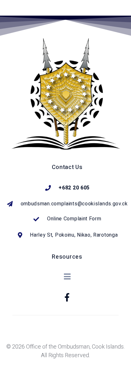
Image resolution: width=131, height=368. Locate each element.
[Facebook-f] (67, 297)
